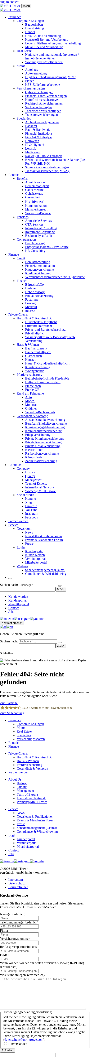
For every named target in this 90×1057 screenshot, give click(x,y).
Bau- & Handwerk (37, 129)
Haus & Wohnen (28, 344)
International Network (39, 487)
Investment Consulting (40, 232)
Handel (30, 32)
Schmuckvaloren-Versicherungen (47, 167)
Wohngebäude (34, 371)
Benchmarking (35, 243)
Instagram (31, 513)
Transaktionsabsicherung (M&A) (47, 171)
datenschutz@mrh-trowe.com (23, 1039)
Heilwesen (32, 141)
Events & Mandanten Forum (44, 540)
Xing (28, 502)
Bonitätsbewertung (37, 262)
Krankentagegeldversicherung (45, 427)
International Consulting (41, 228)
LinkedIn (31, 506)
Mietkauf (31, 307)
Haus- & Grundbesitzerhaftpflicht (47, 363)
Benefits (13, 175)
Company (23, 468)
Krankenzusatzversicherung (43, 431)
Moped (30, 401)
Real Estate (24, 51)
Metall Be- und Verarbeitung (44, 47)
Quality (30, 476)
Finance (13, 254)
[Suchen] (60, 586)
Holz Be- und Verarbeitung (43, 36)
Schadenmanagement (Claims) (45, 570)
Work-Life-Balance (38, 213)
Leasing (30, 303)
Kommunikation (36, 205)
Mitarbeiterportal (36, 562)
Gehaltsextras (34, 193)
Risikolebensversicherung (42, 453)
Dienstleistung (34, 28)
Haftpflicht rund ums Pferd (42, 382)
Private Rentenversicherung (43, 442)
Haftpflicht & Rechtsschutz (35, 318)
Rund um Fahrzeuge (30, 393)
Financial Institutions (39, 133)
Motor (21, 66)
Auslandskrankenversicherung (45, 419)
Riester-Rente (34, 450)
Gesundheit (32, 197)
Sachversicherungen (38, 107)
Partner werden (18, 521)
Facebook (31, 517)
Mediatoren (32, 152)
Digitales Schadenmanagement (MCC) (50, 77)
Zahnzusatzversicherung (41, 461)
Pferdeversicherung (29, 374)
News (29, 532)
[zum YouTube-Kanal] (37, 619)
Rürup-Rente (33, 457)
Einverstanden (17, 1044)
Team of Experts (36, 483)
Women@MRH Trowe (40, 491)
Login (21, 547)
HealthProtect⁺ (34, 201)
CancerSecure (34, 190)
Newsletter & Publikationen (43, 536)
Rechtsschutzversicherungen (44, 103)
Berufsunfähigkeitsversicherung (46, 423)
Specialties (24, 118)
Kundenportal (34, 551)
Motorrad (31, 404)
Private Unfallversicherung (42, 446)
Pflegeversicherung (37, 434)
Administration (35, 182)
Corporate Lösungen (30, 21)
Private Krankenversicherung (44, 438)
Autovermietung (36, 73)
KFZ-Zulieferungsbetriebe (42, 84)
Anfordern (7, 1050)
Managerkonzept (36, 209)
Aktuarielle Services (38, 220)
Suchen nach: (9, 585)
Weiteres (22, 566)
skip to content (9, 2)
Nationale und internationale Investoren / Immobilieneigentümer (52, 56)
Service (13, 525)
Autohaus (31, 69)
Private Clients (18, 314)
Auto (28, 397)
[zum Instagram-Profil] (22, 619)
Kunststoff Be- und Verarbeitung (46, 39)
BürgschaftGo (34, 284)
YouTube (31, 510)
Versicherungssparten (31, 88)
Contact (13, 608)
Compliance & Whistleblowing (45, 573)
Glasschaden (33, 356)
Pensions (22, 217)
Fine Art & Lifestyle (38, 137)
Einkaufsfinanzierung (39, 296)
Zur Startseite (9, 703)
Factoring (31, 299)
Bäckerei (31, 126)
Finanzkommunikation (40, 265)
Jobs (11, 611)
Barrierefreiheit (18, 887)
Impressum (15, 879)
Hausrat (30, 359)
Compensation (26, 239)
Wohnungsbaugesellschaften (44, 62)
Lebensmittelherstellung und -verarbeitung (53, 43)
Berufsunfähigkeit (37, 186)
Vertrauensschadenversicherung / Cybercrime (55, 277)
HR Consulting (35, 250)
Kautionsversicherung (39, 269)
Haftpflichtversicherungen (42, 99)
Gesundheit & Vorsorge (32, 416)
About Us (14, 465)
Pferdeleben (33, 386)
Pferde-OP (32, 389)
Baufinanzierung (36, 348)
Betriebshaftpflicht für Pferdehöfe (47, 378)
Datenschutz (16, 883)
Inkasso (30, 311)
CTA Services (34, 224)
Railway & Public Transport (43, 156)
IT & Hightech (35, 144)
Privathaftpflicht (35, 333)
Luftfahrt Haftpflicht (38, 326)
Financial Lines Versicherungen (46, 96)
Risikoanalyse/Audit (38, 235)
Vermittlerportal (35, 558)
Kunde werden (35, 555)
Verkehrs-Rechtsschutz (40, 412)
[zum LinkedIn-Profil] (7, 619)
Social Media (25, 495)
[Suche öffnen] (10, 578)
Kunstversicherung (37, 367)
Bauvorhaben (34, 24)
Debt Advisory (35, 292)
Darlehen (31, 288)
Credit (21, 258)
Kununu (30, 498)
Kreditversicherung (37, 273)
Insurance (14, 17)
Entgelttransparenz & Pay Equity (46, 247)
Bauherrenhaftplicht (38, 352)
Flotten (29, 81)
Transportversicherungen (41, 114)
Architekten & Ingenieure (42, 122)
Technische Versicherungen (43, 111)
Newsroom (24, 528)
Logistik (30, 148)
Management (33, 480)
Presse (29, 543)
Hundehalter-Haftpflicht (41, 322)
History (30, 472)
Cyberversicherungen (39, 92)
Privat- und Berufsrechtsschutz (45, 329)
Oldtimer (31, 408)
